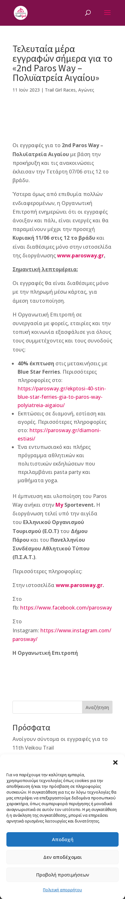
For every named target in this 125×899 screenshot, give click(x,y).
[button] (115, 762)
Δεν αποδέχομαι (62, 857)
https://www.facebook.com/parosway (66, 607)
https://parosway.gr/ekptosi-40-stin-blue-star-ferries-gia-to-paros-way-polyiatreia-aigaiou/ (62, 397)
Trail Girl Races (60, 90)
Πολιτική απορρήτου (62, 890)
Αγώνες (86, 90)
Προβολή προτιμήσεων (62, 874)
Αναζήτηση (97, 707)
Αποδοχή (62, 839)
